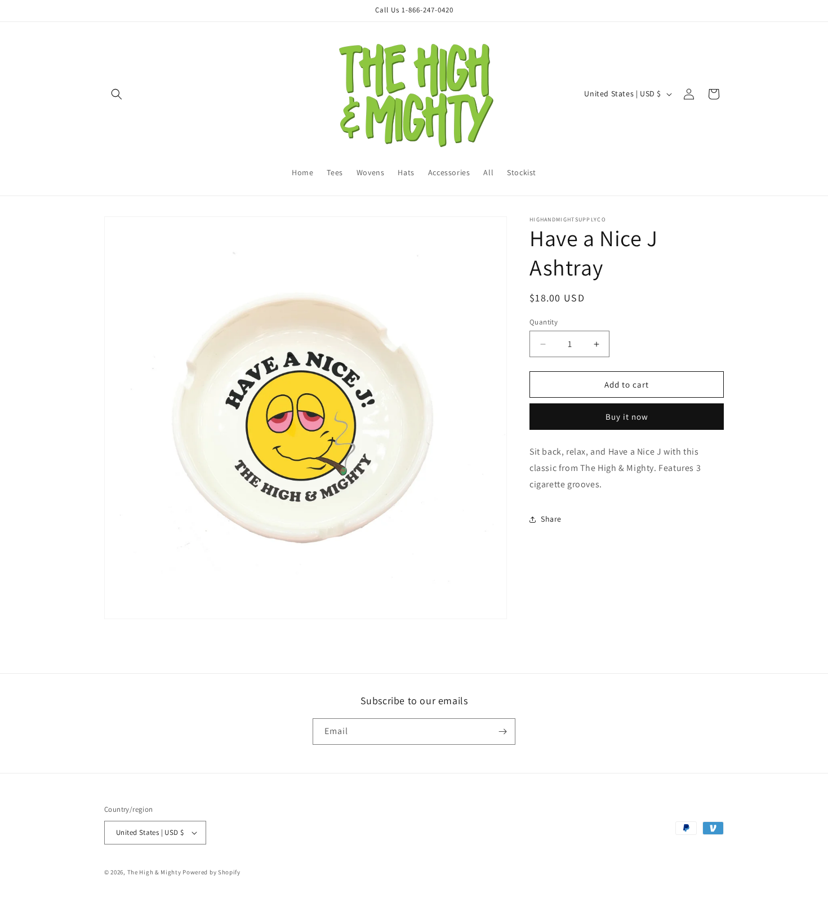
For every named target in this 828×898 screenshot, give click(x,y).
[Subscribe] (502, 731)
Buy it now (627, 416)
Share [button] (551, 519)
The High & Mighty (154, 872)
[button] (116, 94)
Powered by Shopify (211, 872)
